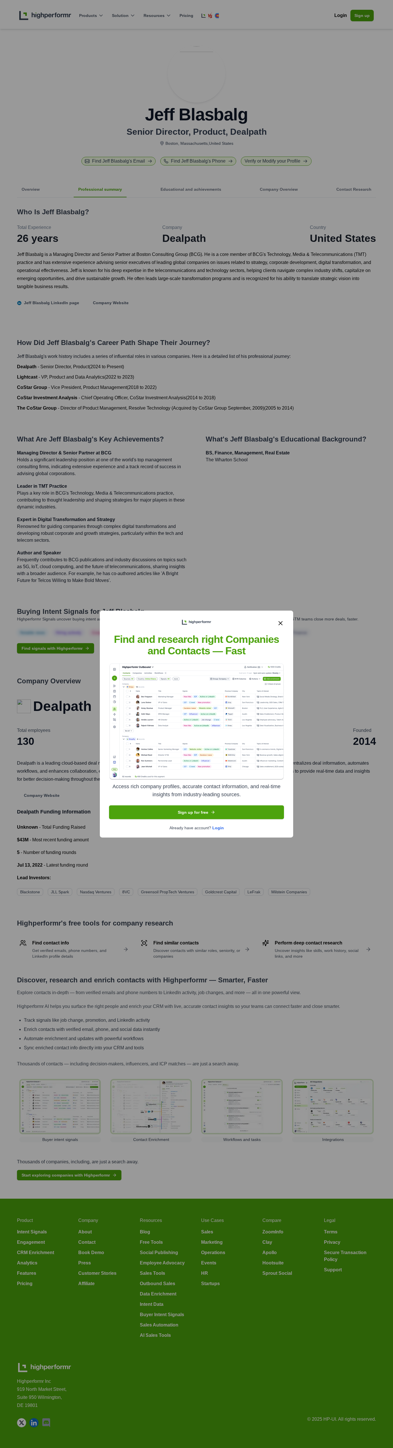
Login (218, 828)
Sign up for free (193, 812)
